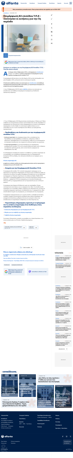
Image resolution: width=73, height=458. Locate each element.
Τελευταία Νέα (24, 3)
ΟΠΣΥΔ (49, 417)
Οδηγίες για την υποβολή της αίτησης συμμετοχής (18, 212)
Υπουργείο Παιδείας (42, 3)
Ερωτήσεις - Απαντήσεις (61, 428)
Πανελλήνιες (52, 3)
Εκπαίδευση (32, 3)
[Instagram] (66, 436)
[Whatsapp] (51, 39)
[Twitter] (51, 28)
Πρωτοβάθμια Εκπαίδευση (6, 420)
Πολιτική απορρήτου (15, 441)
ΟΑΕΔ (24, 423)
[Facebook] (51, 24)
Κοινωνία (66, 3)
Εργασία (59, 3)
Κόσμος (57, 415)
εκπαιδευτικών (33, 83)
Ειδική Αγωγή (4, 426)
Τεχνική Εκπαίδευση (5, 424)
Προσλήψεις (29, 423)
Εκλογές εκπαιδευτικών (6, 427)
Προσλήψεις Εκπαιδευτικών (44, 415)
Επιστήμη (57, 421)
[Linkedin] (51, 31)
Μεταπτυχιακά (40, 423)
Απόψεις (57, 418)
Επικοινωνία (3, 443)
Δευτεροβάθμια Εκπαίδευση (7, 422)
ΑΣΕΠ (20, 423)
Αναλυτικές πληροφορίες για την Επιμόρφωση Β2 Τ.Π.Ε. (19, 209)
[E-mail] (51, 43)
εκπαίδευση (9, 371)
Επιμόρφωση (58, 425)
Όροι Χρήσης (4, 441)
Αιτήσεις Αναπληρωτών (42, 417)
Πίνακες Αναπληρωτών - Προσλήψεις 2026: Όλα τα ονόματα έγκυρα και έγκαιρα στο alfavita (23, 260)
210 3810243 (66, 443)
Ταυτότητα (13, 443)
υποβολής (25, 89)
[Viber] (51, 35)
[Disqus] (26, 294)
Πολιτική (39, 426)
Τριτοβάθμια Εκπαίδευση (43, 420)
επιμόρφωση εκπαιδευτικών (17, 264)
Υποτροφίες (10, 426)
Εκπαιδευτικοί (7, 264)
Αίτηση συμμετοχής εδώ (9, 160)
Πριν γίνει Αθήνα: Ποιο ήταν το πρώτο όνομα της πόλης (15, 258)
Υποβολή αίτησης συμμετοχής (12, 215)
